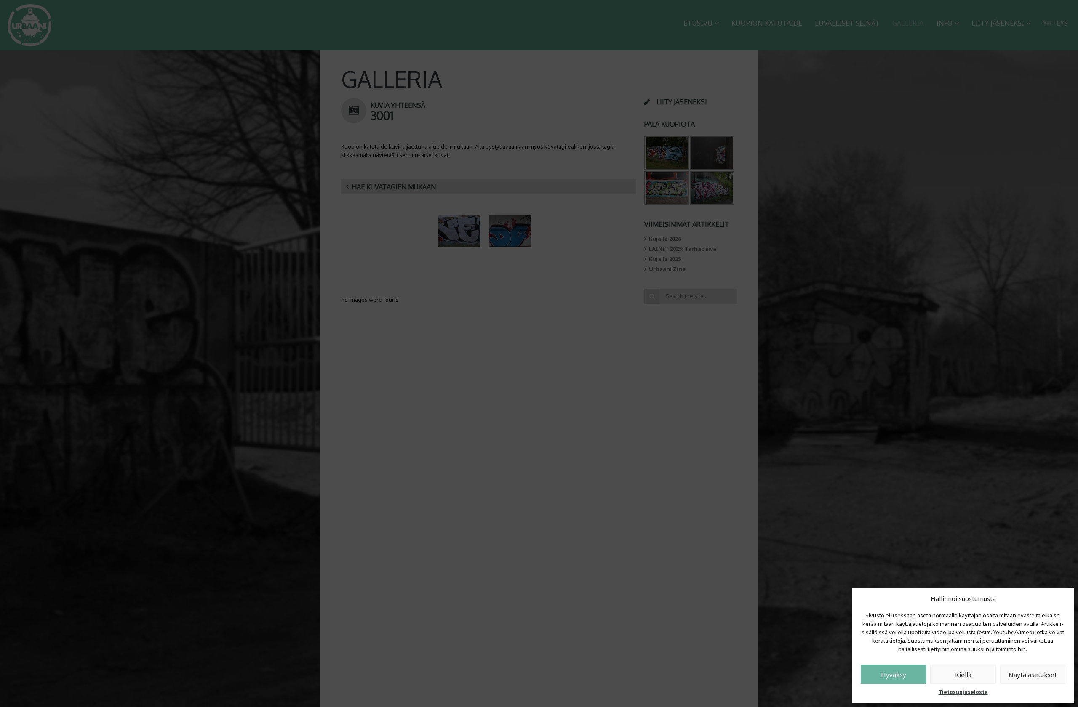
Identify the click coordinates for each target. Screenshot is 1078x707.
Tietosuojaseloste (963, 692)
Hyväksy (893, 674)
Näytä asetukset (1033, 674)
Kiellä (963, 674)
